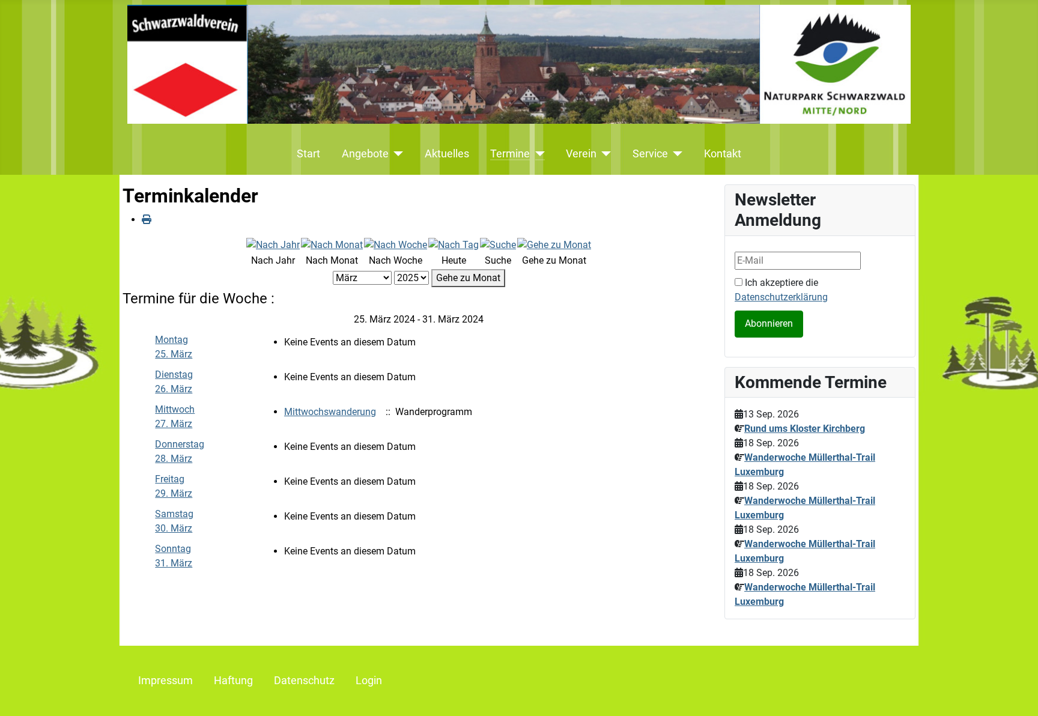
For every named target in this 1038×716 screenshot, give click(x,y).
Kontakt (722, 154)
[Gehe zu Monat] (554, 244)
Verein (581, 154)
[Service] (675, 154)
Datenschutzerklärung (781, 297)
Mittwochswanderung (330, 411)
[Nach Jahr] (273, 244)
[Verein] (604, 154)
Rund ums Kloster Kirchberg (804, 428)
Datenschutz (304, 681)
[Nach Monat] (332, 244)
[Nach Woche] (395, 244)
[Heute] (453, 244)
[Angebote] (396, 154)
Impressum (165, 681)
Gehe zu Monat (468, 278)
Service (650, 154)
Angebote (365, 154)
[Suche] (498, 244)
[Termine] (537, 154)
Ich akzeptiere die (781, 290)
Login (369, 681)
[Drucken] (146, 219)
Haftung (233, 681)
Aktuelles (447, 154)
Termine (510, 154)
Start (308, 154)
